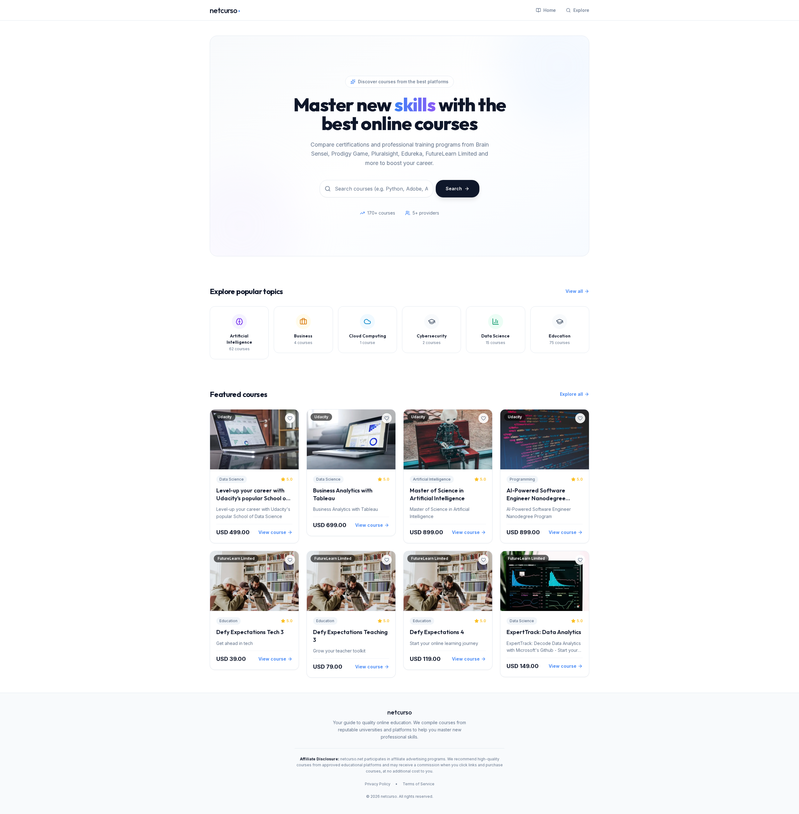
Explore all (571, 394)
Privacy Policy (377, 784)
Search (454, 188)
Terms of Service (418, 784)
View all (574, 291)
